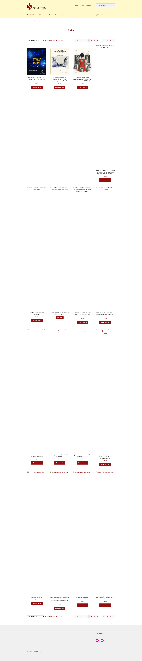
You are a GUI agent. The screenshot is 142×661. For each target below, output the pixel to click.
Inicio (30, 21)
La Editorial (30, 15)
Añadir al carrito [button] (37, 87)
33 (110, 40)
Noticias (82, 5)
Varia (50, 15)
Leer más (59, 317)
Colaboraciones (66, 15)
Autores (57, 15)
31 (103, 40)
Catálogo (41, 15)
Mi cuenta (75, 5)
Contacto (88, 5)
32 (107, 40)
